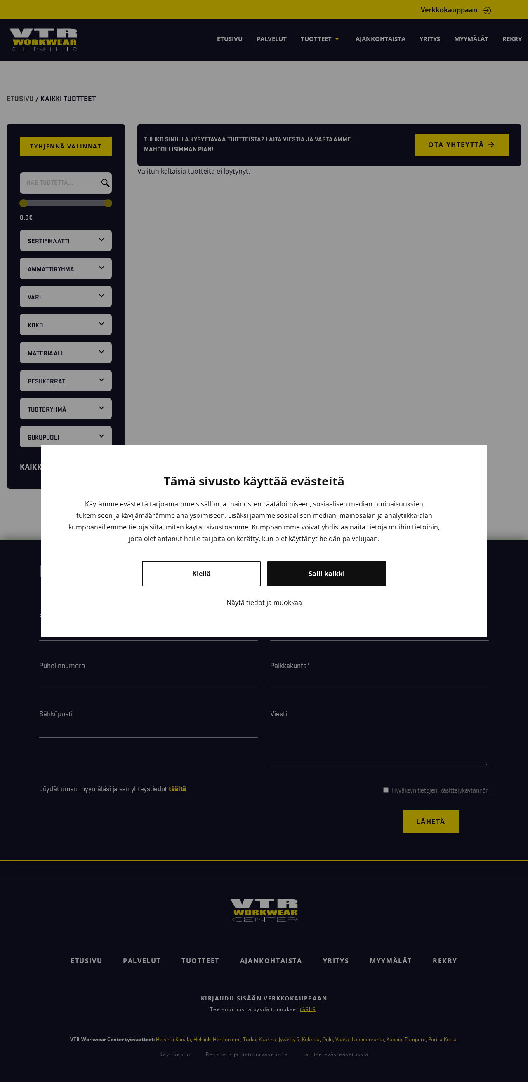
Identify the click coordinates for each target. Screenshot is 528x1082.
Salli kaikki (327, 573)
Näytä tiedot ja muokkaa (264, 602)
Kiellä (201, 573)
